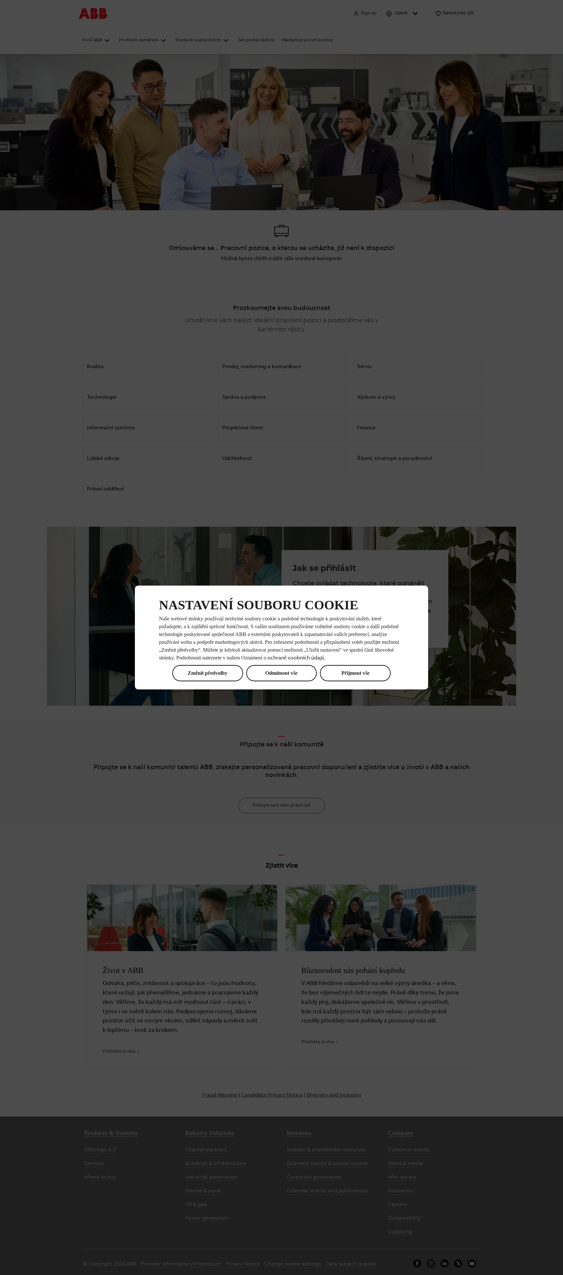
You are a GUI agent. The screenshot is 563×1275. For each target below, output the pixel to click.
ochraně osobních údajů (295, 658)
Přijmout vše (355, 673)
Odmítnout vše (281, 673)
